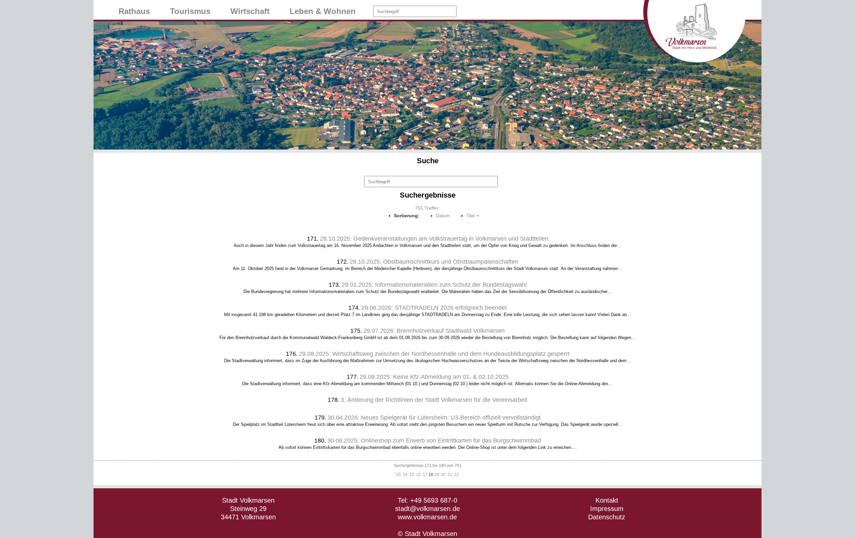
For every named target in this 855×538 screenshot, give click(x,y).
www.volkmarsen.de (427, 517)
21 (450, 474)
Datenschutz (606, 517)
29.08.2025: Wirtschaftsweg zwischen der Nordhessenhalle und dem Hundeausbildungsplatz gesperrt (434, 353)
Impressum (607, 508)
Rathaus (134, 11)
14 (405, 474)
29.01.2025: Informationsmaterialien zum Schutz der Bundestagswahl (434, 284)
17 (425, 474)
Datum (443, 215)
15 (411, 474)
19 (436, 474)
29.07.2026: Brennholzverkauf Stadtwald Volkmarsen (434, 330)
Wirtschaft (250, 11)
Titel (470, 215)
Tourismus (190, 11)
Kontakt (606, 500)
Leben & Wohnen (323, 11)
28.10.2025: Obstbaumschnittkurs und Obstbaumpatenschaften (434, 261)
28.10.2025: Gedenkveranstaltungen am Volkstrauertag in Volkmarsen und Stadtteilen (434, 238)
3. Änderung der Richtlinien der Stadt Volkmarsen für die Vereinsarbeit (434, 399)
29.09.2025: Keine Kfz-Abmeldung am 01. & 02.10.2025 (434, 376)
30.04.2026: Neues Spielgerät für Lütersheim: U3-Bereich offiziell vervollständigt (434, 417)
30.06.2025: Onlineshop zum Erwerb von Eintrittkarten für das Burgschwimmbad (434, 440)
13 (398, 474)
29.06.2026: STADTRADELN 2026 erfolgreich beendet (434, 307)
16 (418, 474)
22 (456, 474)
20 (443, 474)
